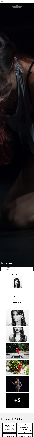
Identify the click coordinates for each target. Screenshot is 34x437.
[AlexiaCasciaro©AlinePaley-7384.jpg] (17, 367)
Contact (17, 297)
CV (17, 299)
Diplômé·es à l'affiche (9, 426)
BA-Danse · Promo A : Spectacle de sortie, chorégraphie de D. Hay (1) (25, 429)
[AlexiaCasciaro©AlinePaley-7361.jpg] (17, 351)
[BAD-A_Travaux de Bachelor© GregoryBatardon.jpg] (17, 384)
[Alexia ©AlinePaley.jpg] (17, 318)
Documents (17, 302)
